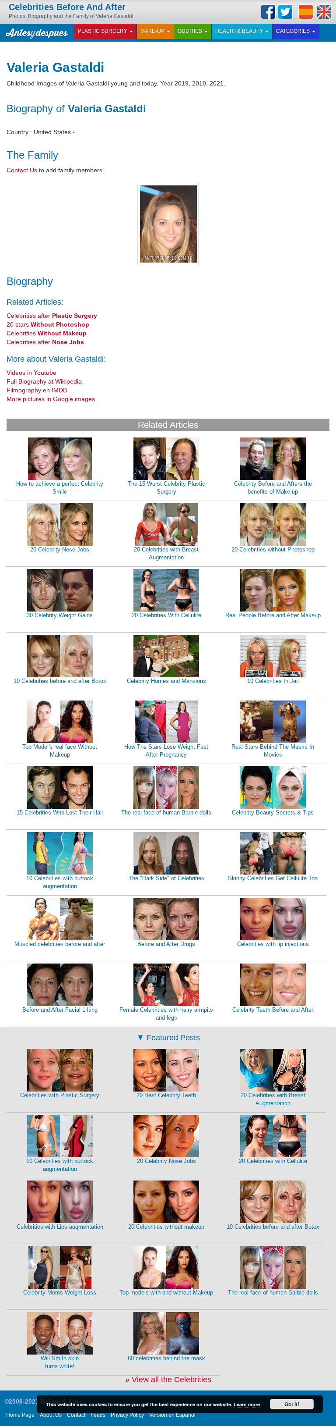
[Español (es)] (305, 11)
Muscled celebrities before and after (59, 944)
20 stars (48, 324)
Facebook (268, 11)
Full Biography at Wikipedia (44, 381)
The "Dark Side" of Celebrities (166, 878)
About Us (51, 1415)
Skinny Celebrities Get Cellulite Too (273, 878)
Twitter (285, 11)
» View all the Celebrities (168, 1379)
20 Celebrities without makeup (166, 1226)
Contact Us (22, 170)
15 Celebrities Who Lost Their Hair (60, 812)
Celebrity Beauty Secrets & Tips (273, 812)
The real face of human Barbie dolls (166, 812)
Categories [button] (293, 31)
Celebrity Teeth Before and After (272, 1009)
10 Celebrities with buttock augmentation (59, 882)
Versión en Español (172, 1415)
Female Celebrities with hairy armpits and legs (166, 1013)
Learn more (247, 1404)
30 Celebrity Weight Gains (60, 615)
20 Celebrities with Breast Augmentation (166, 553)
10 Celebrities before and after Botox (60, 681)
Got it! (291, 1404)
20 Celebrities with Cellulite (273, 1161)
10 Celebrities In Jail (273, 681)
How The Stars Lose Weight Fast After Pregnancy (166, 750)
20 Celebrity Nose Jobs (59, 549)
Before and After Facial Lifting (60, 1009)
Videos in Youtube (31, 372)
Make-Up (153, 31)
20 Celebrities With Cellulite (166, 615)
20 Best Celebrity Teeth (166, 1095)
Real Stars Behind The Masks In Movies (272, 750)
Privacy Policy (127, 1415)
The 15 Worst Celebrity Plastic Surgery (166, 487)
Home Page (20, 1415)
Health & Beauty (239, 31)
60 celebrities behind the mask (166, 1358)
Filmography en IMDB (37, 390)
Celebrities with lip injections (273, 944)
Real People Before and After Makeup (273, 615)
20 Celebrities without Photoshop (273, 549)
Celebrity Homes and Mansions (166, 681)
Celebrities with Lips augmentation (60, 1226)
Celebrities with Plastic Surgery (59, 1095)
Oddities (190, 31)
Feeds (98, 1415)
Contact (76, 1415)
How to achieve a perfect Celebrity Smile (59, 487)
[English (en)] (324, 11)
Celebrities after (52, 315)
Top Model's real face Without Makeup (59, 750)
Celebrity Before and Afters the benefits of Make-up (273, 487)
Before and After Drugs (166, 944)
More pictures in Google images (51, 398)
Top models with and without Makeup (166, 1292)
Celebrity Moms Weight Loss (59, 1292)
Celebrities (47, 333)
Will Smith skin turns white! (60, 1362)
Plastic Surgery (103, 31)
